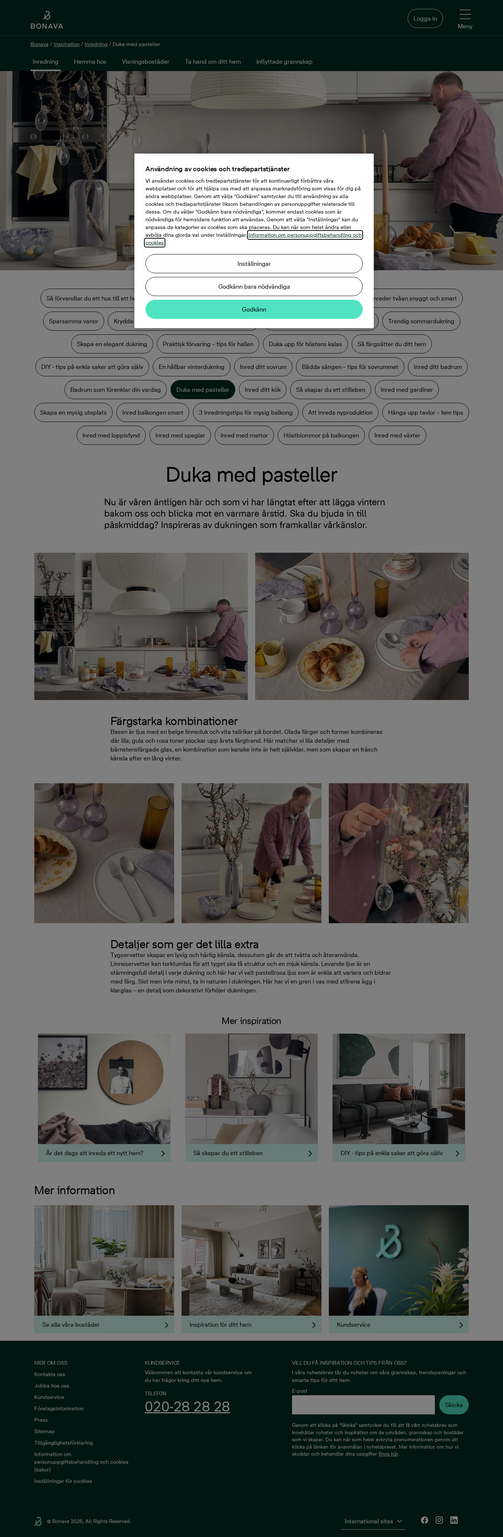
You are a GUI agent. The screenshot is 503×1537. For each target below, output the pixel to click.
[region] (254, 241)
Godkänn (254, 309)
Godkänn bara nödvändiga (254, 286)
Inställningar (254, 263)
